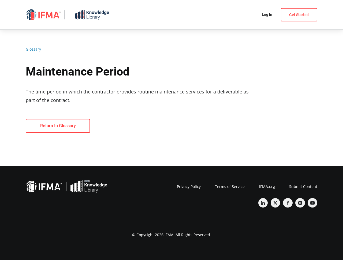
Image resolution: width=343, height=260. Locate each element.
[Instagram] (300, 203)
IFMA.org (267, 186)
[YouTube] (312, 203)
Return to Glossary (58, 125)
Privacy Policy (189, 186)
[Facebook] (288, 203)
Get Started (299, 15)
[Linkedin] (263, 203)
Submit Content (303, 186)
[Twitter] (275, 203)
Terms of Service (230, 186)
